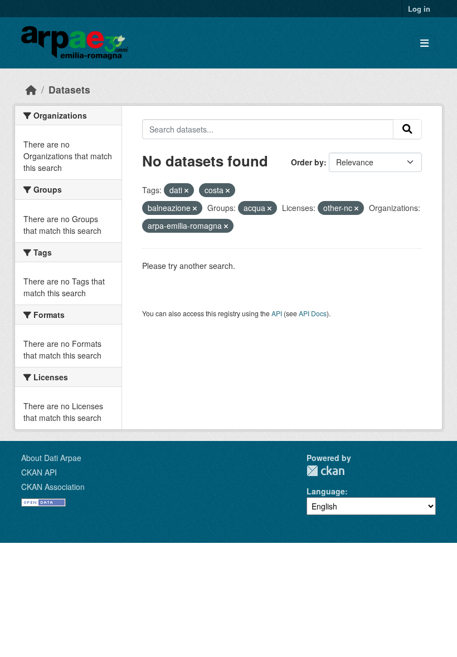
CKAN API (39, 472)
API (276, 313)
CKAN (325, 471)
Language (326, 491)
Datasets (69, 89)
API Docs (313, 313)
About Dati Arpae (51, 457)
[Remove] (186, 190)
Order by (307, 162)
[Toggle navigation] (424, 43)
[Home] (31, 89)
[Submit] (407, 129)
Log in (419, 8)
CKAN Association (53, 486)
